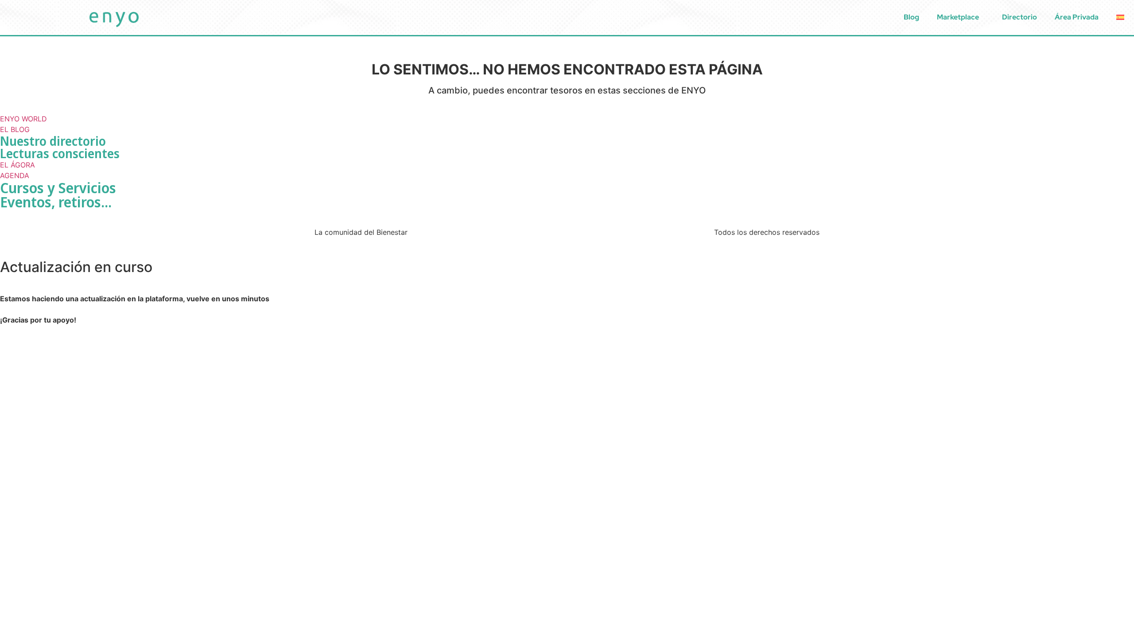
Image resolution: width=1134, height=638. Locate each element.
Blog (911, 17)
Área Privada (1077, 17)
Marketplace (958, 17)
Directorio (1019, 17)
